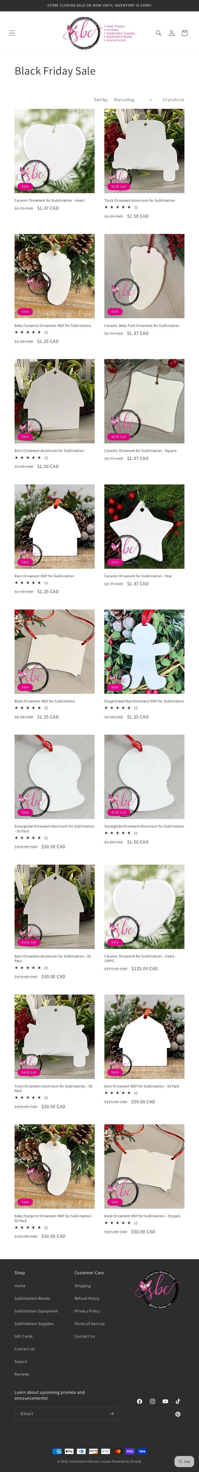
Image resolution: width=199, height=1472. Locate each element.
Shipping (83, 1285)
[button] (12, 33)
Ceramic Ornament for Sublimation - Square (140, 450)
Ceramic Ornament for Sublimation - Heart (49, 200)
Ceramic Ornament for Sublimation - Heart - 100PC (140, 958)
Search (21, 1361)
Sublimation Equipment (36, 1311)
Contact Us (25, 1348)
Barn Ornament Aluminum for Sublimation (49, 450)
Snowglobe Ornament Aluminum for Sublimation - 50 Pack (55, 828)
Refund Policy (87, 1298)
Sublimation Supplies (34, 1323)
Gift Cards (24, 1336)
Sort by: (101, 99)
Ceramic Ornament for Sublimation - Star (138, 576)
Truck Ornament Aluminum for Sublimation (139, 200)
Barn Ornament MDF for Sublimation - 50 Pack (141, 1086)
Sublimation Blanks (32, 1298)
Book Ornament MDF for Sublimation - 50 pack (142, 1216)
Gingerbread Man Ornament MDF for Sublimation (144, 701)
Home (20, 1285)
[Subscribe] (111, 1413)
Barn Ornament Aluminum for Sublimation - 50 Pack (53, 958)
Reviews (22, 1374)
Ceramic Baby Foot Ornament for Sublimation (141, 325)
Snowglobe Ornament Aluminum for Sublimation (144, 826)
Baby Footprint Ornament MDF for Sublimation (53, 325)
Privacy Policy (87, 1311)
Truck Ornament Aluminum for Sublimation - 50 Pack (53, 1088)
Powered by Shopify (126, 1461)
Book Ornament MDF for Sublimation (45, 701)
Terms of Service (90, 1323)
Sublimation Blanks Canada (90, 1461)
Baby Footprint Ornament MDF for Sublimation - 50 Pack (54, 1218)
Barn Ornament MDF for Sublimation (44, 576)
